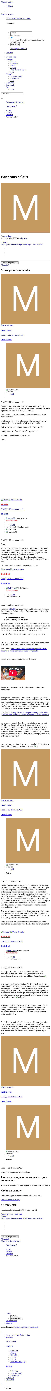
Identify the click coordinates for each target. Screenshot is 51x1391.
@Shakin (12, 609)
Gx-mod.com (11, 57)
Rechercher (14, 78)
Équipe (13, 68)
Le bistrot (24, 238)
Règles (13, 65)
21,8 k (12, 525)
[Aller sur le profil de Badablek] (5, 569)
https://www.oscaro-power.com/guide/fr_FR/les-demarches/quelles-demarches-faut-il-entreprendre (24, 650)
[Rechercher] (2, 98)
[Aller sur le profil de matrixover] (25, 232)
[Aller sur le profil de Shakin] (5, 500)
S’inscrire (9, 53)
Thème (8, 1313)
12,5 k (12, 595)
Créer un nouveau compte (10, 1200)
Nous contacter (11, 1321)
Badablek (5, 583)
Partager (4, 242)
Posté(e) (12, 335)
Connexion (15, 44)
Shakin (4, 513)
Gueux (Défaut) (16, 1318)
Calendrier (14, 63)
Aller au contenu (7, 2)
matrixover (8, 236)
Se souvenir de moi (17, 40)
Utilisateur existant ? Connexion (18, 19)
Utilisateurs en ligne (17, 70)
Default (13, 1316)
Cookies (9, 1323)
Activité (9, 74)
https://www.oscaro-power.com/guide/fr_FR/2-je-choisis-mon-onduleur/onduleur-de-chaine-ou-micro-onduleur (25, 713)
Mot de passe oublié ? (18, 49)
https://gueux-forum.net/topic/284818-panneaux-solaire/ (21, 244)
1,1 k (12, 394)
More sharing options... (10, 263)
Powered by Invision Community (26, 1327)
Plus (12, 72)
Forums (13, 61)
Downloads (10, 85)
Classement (10, 83)
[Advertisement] (25, 146)
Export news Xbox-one (14, 102)
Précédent (14, 1351)
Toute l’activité (16, 76)
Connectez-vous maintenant (11, 1214)
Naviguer (9, 59)
